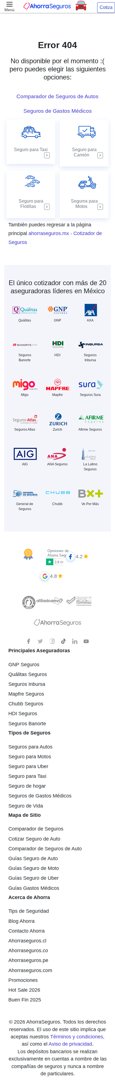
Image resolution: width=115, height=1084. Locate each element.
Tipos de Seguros (29, 733)
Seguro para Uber (28, 766)
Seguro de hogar (27, 786)
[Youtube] (86, 641)
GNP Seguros (23, 664)
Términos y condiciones (76, 1037)
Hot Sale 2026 (24, 990)
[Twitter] (40, 641)
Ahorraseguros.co (28, 950)
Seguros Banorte (27, 723)
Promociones (23, 980)
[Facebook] (29, 641)
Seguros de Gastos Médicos (39, 796)
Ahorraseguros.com (30, 970)
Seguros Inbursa (26, 684)
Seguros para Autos (30, 747)
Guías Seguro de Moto (33, 868)
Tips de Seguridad (28, 911)
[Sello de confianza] (78, 601)
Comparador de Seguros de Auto (45, 848)
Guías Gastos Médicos (33, 888)
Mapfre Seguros (26, 694)
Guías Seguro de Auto (33, 858)
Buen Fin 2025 (24, 1000)
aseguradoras (31, 291)
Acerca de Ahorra (29, 897)
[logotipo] (57, 624)
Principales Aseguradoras (39, 650)
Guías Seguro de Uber (33, 878)
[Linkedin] (75, 641)
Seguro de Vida (25, 806)
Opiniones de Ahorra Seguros (60, 553)
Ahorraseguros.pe (28, 960)
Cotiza (106, 7)
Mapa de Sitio (24, 815)
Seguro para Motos (29, 756)
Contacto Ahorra (26, 931)
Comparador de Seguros (35, 829)
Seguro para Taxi (27, 776)
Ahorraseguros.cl (27, 941)
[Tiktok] (63, 641)
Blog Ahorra (21, 921)
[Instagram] (52, 641)
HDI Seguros (22, 713)
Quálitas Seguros (27, 674)
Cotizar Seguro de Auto (34, 839)
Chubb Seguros (25, 704)
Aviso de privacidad (70, 1044)
